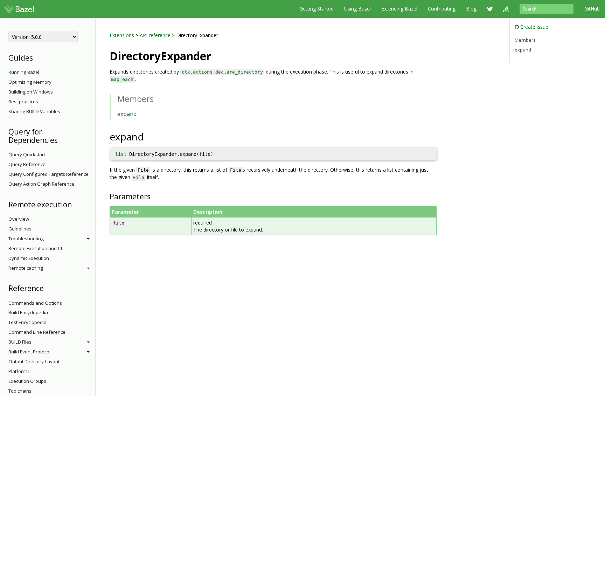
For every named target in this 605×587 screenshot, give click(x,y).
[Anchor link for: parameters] (154, 196)
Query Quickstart (26, 154)
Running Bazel (23, 72)
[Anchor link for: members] (158, 98)
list (120, 154)
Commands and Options (35, 303)
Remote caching (25, 268)
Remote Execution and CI (35, 248)
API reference (155, 35)
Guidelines (20, 229)
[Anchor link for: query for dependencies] (61, 139)
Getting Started (316, 8)
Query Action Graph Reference (41, 184)
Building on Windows (30, 92)
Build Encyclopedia (28, 312)
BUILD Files (20, 342)
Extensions (122, 35)
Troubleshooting (26, 238)
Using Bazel (357, 8)
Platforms (19, 371)
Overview (18, 219)
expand (127, 114)
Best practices (23, 101)
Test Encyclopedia (27, 322)
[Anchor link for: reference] (47, 287)
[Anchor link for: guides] (36, 57)
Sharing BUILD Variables (34, 111)
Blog (471, 8)
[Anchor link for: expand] (149, 136)
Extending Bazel (399, 8)
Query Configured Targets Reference (48, 174)
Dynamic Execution (28, 258)
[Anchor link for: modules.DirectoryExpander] (216, 55)
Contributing (442, 8)
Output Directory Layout (34, 361)
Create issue (533, 26)
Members (525, 40)
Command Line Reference (36, 332)
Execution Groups (27, 381)
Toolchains (20, 391)
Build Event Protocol (29, 351)
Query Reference (27, 164)
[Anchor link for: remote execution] (75, 204)
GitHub (592, 8)
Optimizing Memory (29, 82)
